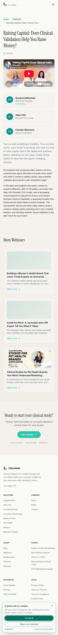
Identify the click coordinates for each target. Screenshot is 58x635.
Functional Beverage (12, 514)
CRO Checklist (9, 594)
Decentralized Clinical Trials (41, 562)
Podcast (7, 561)
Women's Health (10, 532)
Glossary (7, 566)
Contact (34, 509)
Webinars (7, 553)
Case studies (31, 442)
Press (33, 505)
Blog (5, 548)
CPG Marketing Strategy (42, 569)
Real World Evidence (40, 553)
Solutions (43, 442)
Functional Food (10, 509)
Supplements (9, 500)
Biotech (6, 527)
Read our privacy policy (43, 629)
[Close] (52, 605)
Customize (9, 629)
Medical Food (9, 518)
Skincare (7, 505)
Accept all (29, 618)
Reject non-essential (29, 624)
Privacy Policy (37, 585)
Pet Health (8, 523)
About (33, 500)
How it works (17, 442)
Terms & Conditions (40, 594)
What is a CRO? (38, 557)
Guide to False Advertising (43, 548)
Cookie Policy (37, 599)
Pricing (6, 590)
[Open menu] (53, 4)
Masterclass (8, 557)
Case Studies (9, 585)
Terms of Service (39, 590)
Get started (27, 434)
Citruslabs (14, 468)
